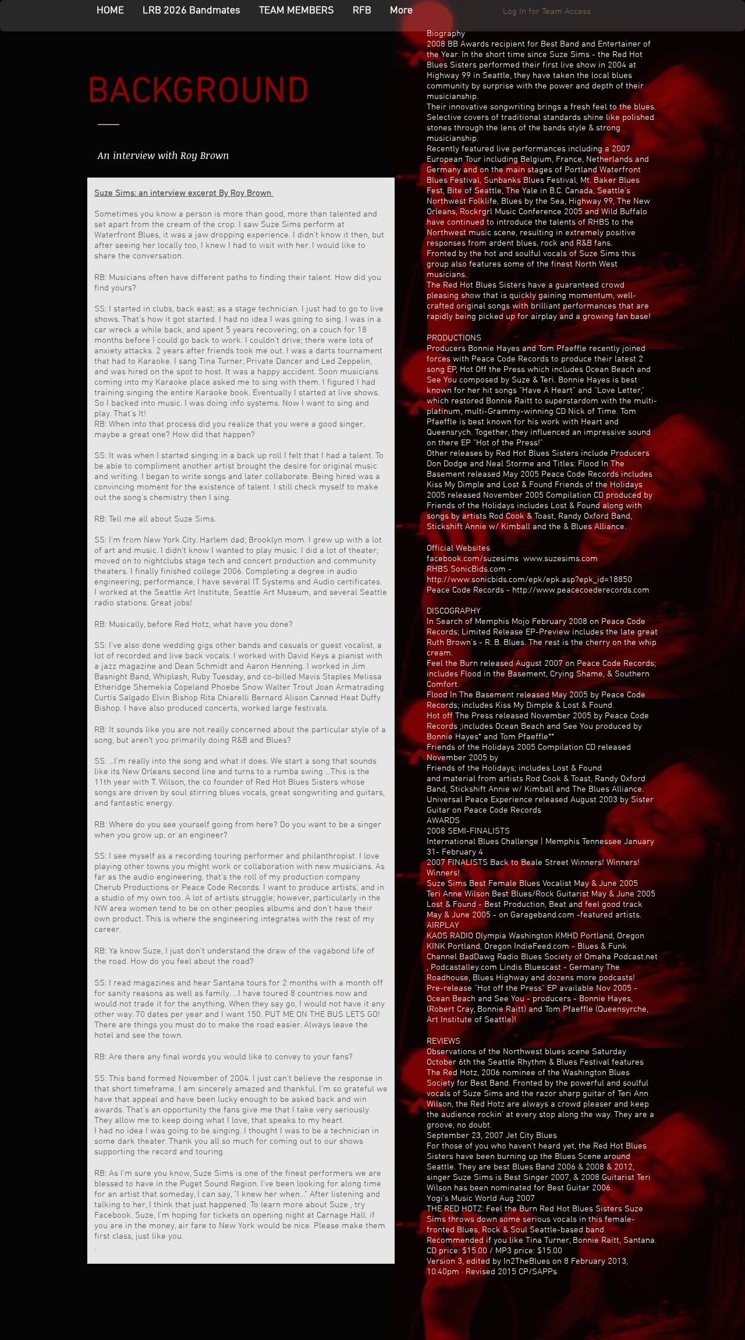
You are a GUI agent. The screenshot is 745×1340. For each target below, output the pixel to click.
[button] (296, 11)
